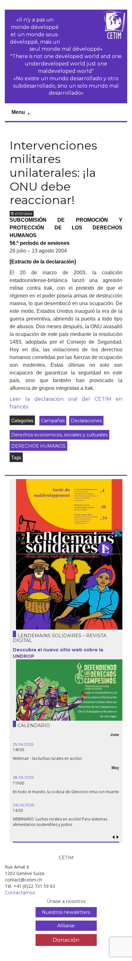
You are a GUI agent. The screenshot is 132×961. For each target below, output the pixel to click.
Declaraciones (86, 421)
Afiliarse (66, 926)
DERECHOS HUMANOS (38, 446)
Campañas (53, 421)
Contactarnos (20, 893)
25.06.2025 (23, 744)
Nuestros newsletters (66, 912)
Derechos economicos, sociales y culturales (59, 435)
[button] (118, 837)
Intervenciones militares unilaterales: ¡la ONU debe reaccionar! (53, 172)
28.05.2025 (23, 777)
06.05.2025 (23, 804)
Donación (66, 939)
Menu (18, 112)
